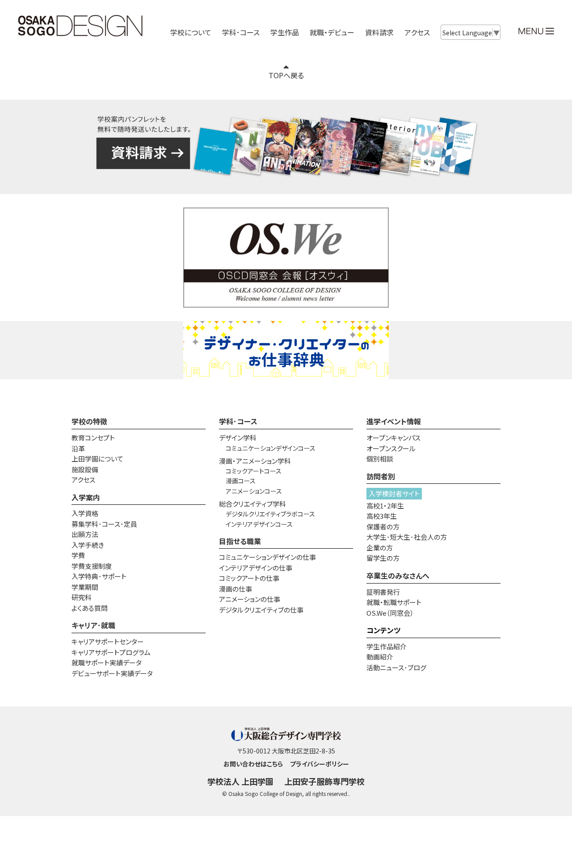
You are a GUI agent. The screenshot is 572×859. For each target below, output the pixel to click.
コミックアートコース (254, 470)
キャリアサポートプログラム (111, 652)
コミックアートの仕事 (249, 578)
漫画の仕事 (235, 588)
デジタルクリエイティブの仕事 (261, 609)
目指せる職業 (240, 541)
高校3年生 (381, 515)
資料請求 (379, 32)
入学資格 (85, 513)
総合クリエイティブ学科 (252, 503)
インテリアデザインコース (259, 524)
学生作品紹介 (386, 646)
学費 (78, 555)
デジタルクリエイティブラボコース (270, 513)
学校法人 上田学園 (240, 781)
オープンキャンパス (393, 437)
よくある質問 (90, 608)
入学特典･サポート (99, 576)
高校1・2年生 (385, 505)
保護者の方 (383, 526)
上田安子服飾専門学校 (324, 781)
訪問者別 (380, 476)
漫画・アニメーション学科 (255, 460)
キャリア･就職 (93, 625)
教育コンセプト (93, 437)
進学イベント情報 (393, 421)
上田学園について (97, 458)
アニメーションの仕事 (249, 599)
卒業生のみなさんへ (397, 575)
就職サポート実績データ (107, 662)
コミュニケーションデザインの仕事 (267, 557)
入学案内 (86, 497)
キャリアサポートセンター (108, 641)
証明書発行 (383, 592)
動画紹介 (379, 656)
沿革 (78, 448)
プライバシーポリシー (319, 763)
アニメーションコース (254, 491)
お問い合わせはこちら (253, 763)
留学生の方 (383, 558)
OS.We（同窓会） (390, 613)
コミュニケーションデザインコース (270, 448)
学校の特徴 (89, 421)
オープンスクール (391, 448)
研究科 (82, 597)
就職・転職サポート (393, 602)
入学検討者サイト (394, 493)
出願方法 (85, 534)
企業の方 (379, 547)
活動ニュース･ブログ (396, 667)
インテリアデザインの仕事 (255, 567)
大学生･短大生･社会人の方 (406, 537)
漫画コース (241, 480)
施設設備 (85, 469)
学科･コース (238, 421)
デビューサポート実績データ (112, 673)
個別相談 (379, 458)
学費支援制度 (92, 566)
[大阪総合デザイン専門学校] (80, 33)
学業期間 (85, 587)
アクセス (417, 32)
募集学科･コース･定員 (104, 524)
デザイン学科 (238, 437)
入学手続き (88, 545)
